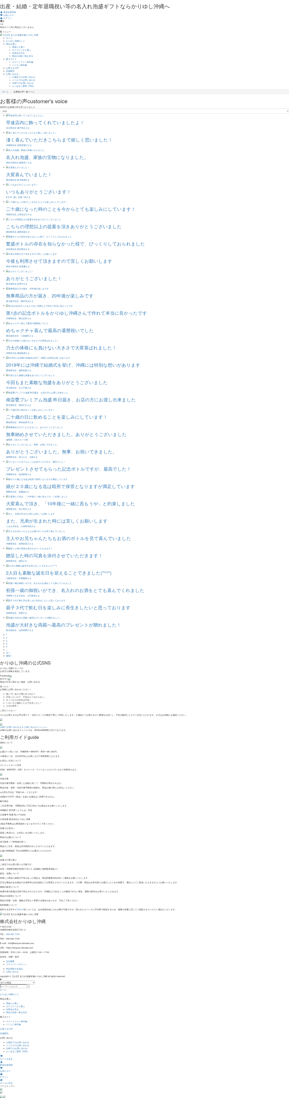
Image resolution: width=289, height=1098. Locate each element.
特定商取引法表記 (14, 968)
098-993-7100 (13, 934)
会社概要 (10, 961)
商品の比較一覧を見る (22, 55)
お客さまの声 (12, 67)
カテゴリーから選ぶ (21, 49)
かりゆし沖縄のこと (15, 40)
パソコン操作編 (19, 64)
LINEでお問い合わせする (12, 726)
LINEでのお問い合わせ (23, 82)
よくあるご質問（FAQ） (23, 85)
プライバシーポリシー (16, 964)
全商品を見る (18, 52)
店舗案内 (10, 70)
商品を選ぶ (11, 43)
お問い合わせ (12, 73)
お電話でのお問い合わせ (23, 76)
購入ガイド (11, 58)
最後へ (9, 655)
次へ (8, 652)
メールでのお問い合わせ (23, 79)
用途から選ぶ (18, 46)
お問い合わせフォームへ (35, 726)
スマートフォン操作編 (22, 61)
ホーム (9, 37)
